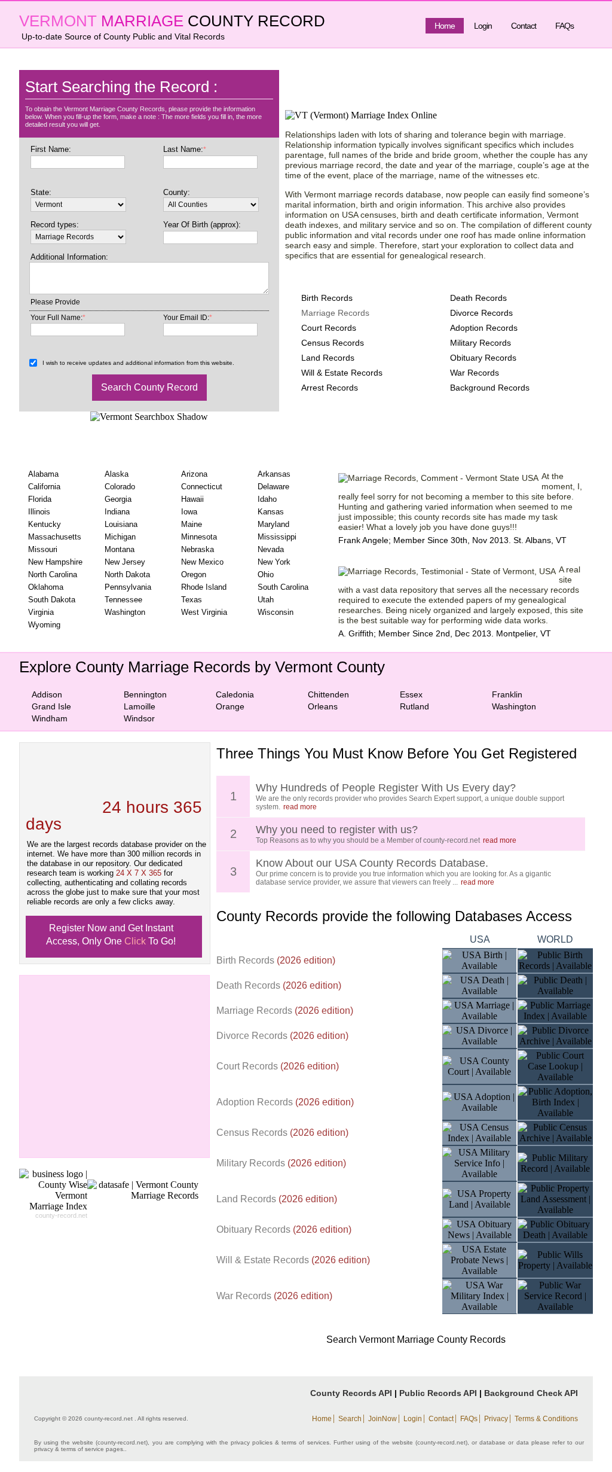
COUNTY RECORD (256, 21)
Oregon (193, 574)
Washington (125, 612)
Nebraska (197, 549)
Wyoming (44, 624)
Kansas (271, 511)
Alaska (116, 474)
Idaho (267, 499)
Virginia (41, 612)
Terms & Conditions (546, 1419)
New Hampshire (55, 561)
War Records (474, 372)
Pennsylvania (128, 587)
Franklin (507, 694)
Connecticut (201, 486)
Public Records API (438, 1393)
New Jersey (125, 561)
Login (483, 26)
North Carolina (52, 574)
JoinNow (382, 1419)
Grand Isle (51, 706)
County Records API (351, 1393)
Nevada (271, 549)
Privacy (496, 1419)
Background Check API (531, 1393)
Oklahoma (45, 587)
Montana (119, 549)
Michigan (120, 536)
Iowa (189, 511)
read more (300, 807)
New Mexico (202, 561)
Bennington (145, 694)
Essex (411, 694)
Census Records (332, 343)
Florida (39, 499)
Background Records (490, 387)
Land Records (327, 357)
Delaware (273, 486)
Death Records (478, 298)
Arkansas (274, 474)
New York (274, 561)
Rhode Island (204, 587)
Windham (50, 718)
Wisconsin (275, 612)
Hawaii (192, 499)
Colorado (120, 486)
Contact (523, 26)
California (44, 486)
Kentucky (44, 524)
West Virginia (204, 612)
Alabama (43, 474)
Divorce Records (481, 313)
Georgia (118, 499)
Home (444, 26)
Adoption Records (484, 328)
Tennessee (123, 599)
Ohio (266, 574)
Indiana (117, 511)
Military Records (480, 343)
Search (350, 1419)
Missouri (42, 549)
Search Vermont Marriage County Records (416, 1339)
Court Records (328, 328)
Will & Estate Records (341, 372)
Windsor (139, 718)
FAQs (564, 26)
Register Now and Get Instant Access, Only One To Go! (111, 934)
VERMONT (58, 21)
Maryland (273, 524)
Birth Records (327, 298)
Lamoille (139, 706)
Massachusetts (54, 536)
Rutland (414, 706)
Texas (191, 599)
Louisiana (121, 524)
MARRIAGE (142, 21)
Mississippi (277, 536)
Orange (230, 706)
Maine (191, 524)
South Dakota (51, 599)
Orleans (323, 706)
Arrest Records (329, 387)
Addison (47, 694)
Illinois (39, 511)
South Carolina (283, 587)
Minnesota (199, 536)
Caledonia (235, 694)
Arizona (194, 474)
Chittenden (328, 694)
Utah (266, 599)
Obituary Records (483, 357)
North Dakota (127, 574)
